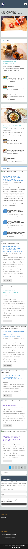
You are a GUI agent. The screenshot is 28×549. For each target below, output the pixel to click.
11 (8, 99)
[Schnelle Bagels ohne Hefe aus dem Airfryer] (14, 401)
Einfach (4, 66)
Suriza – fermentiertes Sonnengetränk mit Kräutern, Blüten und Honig (13, 377)
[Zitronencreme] (5, 87)
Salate (18, 143)
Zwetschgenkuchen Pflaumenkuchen (15, 150)
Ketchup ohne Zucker (11, 33)
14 (8, 81)
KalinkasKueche (7, 65)
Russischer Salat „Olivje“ (13, 140)
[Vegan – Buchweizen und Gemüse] (14, 115)
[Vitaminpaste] (5, 77)
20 (13, 66)
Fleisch (8, 143)
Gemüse (11, 143)
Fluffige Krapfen (11, 158)
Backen (18, 151)
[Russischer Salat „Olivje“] (5, 141)
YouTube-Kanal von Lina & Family (8, 537)
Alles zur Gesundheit (20, 65)
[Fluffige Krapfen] (5, 159)
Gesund (7, 66)
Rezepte (10, 66)
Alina (10, 151)
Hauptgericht (21, 128)
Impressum (3, 517)
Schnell (7, 130)
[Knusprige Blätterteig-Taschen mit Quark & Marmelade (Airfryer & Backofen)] (14, 432)
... (18, 467)
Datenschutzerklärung (5, 520)
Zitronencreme (10, 86)
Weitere (22, 79)
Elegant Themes (12, 545)
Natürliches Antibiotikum (13, 94)
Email (2, 494)
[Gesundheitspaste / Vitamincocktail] (14, 51)
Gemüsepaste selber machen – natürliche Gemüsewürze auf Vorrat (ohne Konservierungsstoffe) (15, 222)
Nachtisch (12, 161)
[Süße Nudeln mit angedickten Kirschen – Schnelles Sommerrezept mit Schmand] (5, 211)
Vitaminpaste (10, 76)
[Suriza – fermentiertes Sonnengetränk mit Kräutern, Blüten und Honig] (5, 233)
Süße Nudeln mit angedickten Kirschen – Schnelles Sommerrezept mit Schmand (15, 211)
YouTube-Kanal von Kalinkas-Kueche (8, 534)
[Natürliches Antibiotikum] (5, 96)
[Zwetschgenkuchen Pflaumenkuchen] (5, 151)
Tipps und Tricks (14, 227)
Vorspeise (9, 145)
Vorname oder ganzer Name (7, 489)
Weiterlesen (7, 280)
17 (21, 467)
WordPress (23, 545)
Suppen (8, 227)
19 (11, 89)
